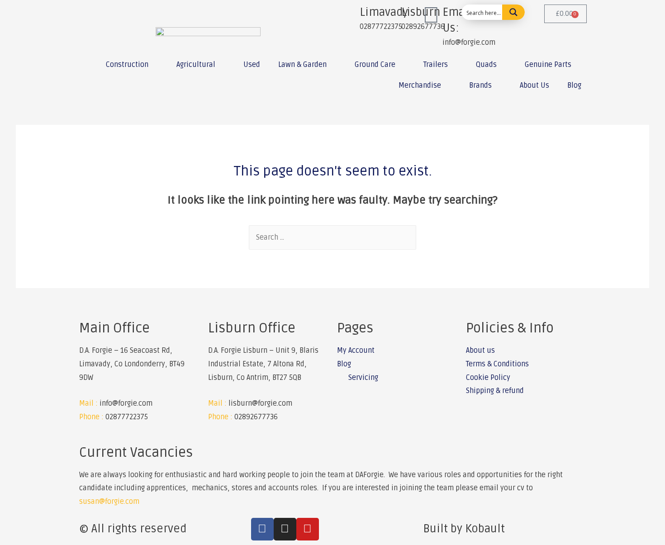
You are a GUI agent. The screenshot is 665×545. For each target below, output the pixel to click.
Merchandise (420, 85)
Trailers (435, 64)
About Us (534, 85)
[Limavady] (348, 16)
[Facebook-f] (262, 529)
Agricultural (195, 64)
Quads (486, 64)
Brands (480, 85)
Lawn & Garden (302, 64)
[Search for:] (332, 237)
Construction (127, 64)
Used (251, 64)
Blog (574, 85)
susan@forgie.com (109, 501)
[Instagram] (285, 529)
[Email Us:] (431, 16)
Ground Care (375, 64)
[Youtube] (307, 529)
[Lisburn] (390, 16)
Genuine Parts (548, 64)
